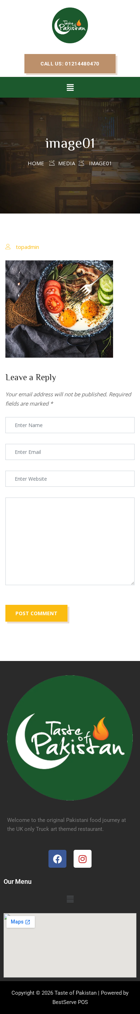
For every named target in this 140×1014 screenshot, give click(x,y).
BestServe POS (70, 1002)
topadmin (27, 246)
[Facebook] (57, 859)
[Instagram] (83, 859)
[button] (70, 63)
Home (36, 163)
